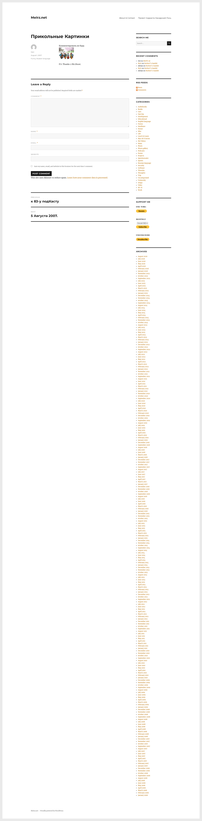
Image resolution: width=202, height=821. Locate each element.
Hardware (141, 126)
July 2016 (141, 499)
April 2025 (142, 286)
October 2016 (143, 492)
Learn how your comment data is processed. (87, 177)
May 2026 (141, 264)
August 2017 (142, 470)
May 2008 (141, 727)
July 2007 (141, 751)
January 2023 (143, 342)
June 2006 (142, 783)
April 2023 (142, 335)
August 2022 (142, 352)
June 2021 (141, 381)
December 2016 (144, 487)
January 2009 (143, 707)
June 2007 (141, 754)
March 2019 (142, 435)
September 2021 (144, 376)
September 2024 (144, 303)
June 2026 (142, 261)
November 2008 (144, 712)
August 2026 (142, 256)
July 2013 (141, 577)
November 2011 (143, 624)
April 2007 (142, 759)
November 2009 (144, 683)
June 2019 (141, 428)
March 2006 (142, 790)
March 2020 (142, 411)
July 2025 (141, 281)
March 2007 (142, 761)
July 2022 (141, 354)
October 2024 (143, 301)
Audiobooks (142, 107)
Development (143, 117)
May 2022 (141, 359)
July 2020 (141, 401)
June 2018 (141, 452)
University (142, 180)
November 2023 (144, 320)
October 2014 (143, 545)
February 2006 (143, 793)
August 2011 (142, 631)
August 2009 (142, 690)
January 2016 (143, 511)
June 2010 (141, 665)
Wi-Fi (140, 188)
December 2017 (143, 460)
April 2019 (142, 433)
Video (140, 185)
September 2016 (144, 494)
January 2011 (142, 648)
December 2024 (144, 296)
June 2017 (141, 474)
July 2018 (141, 450)
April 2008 (142, 729)
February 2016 (143, 509)
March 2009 (142, 702)
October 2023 (143, 323)
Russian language (43, 58)
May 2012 (141, 609)
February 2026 (143, 269)
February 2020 (143, 413)
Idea (139, 131)
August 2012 (142, 602)
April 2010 (141, 670)
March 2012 (142, 614)
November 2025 (144, 274)
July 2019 (141, 425)
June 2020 (141, 403)
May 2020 (141, 406)
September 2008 (144, 717)
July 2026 (141, 259)
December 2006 (144, 768)
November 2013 (143, 570)
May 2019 (141, 430)
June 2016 (141, 501)
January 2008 (143, 736)
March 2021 (142, 386)
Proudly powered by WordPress (51, 811)
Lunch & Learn (143, 136)
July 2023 (141, 327)
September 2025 (144, 278)
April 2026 (142, 266)
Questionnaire (143, 158)
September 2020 (144, 398)
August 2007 (142, 749)
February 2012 (143, 616)
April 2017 (141, 479)
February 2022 (143, 367)
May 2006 (141, 785)
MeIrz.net (39, 17)
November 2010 (144, 653)
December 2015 (143, 514)
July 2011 (141, 634)
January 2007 (143, 766)
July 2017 (141, 472)
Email (34, 143)
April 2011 (141, 641)
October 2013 (143, 572)
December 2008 (144, 710)
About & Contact (127, 18)
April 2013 (141, 585)
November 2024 (144, 298)
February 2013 (143, 590)
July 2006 (141, 781)
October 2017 (143, 465)
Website (35, 154)
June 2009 (142, 695)
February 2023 (143, 340)
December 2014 (143, 541)
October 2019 (143, 418)
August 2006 (142, 778)
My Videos (142, 141)
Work (140, 190)
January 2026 (143, 271)
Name (34, 131)
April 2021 (141, 384)
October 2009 (143, 685)
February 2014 (143, 563)
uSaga (140, 183)
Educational (142, 119)
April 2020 (142, 408)
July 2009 (141, 692)
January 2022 (143, 369)
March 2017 (142, 482)
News (140, 144)
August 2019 (142, 423)
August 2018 (142, 447)
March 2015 (142, 533)
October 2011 (142, 626)
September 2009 (144, 688)
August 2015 (142, 521)
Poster (140, 153)
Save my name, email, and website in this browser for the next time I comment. (63, 166)
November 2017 (144, 462)
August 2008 (142, 719)
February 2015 (143, 536)
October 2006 (143, 773)
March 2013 (142, 587)
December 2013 (143, 567)
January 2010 (143, 678)
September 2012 (144, 599)
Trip (139, 175)
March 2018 (142, 455)
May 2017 (141, 477)
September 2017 (144, 467)
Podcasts (141, 151)
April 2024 (142, 315)
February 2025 (143, 291)
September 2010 (144, 658)
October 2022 (143, 347)
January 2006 (143, 795)
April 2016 (142, 504)
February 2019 (143, 438)
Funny (33, 58)
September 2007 (144, 746)
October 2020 (143, 396)
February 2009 (143, 705)
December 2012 (143, 594)
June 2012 (141, 607)
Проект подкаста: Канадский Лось (154, 18)
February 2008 (143, 734)
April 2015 (141, 531)
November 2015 (144, 516)
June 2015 (141, 526)
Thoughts (141, 173)
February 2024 (143, 318)
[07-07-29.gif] (94, 49)
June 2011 (141, 636)
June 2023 (141, 330)
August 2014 (142, 550)
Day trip (141, 114)
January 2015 (143, 538)
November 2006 (144, 771)
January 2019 (143, 440)
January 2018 (143, 457)
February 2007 (143, 763)
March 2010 (142, 673)
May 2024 (141, 313)
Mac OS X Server (144, 139)
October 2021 (143, 374)
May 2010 (141, 668)
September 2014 (144, 548)
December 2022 (144, 345)
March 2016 (142, 506)
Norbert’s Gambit (150, 63)
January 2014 (143, 565)
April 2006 (142, 788)
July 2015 (141, 523)
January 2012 (143, 619)
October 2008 (143, 714)
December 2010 (143, 651)
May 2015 (141, 528)
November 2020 (144, 394)
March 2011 (142, 643)
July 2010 (141, 663)
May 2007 (141, 756)
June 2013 (141, 580)
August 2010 (142, 661)
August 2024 (142, 305)
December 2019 (144, 416)
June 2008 (141, 724)
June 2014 (141, 555)
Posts (140, 88)
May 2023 (141, 332)
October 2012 (143, 597)
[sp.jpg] (94, 55)
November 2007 (144, 741)
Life (139, 134)
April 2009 (142, 700)
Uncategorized (143, 178)
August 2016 (142, 496)
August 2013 (142, 575)
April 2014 (141, 560)
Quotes (140, 161)
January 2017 (143, 484)
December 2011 (143, 621)
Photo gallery (143, 148)
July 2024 (141, 308)
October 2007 (143, 744)
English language (144, 121)
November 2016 (144, 489)
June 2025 (141, 283)
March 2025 (142, 288)
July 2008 (141, 722)
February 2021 (143, 389)
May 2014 (141, 558)
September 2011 (144, 629)
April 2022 (142, 362)
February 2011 (143, 646)
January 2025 (143, 293)
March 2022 (142, 364)
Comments (142, 90)
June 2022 (141, 357)
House (140, 129)
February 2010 (143, 675)
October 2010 (143, 656)
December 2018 (143, 443)
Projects (141, 156)
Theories (141, 170)
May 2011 (141, 639)
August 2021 (142, 379)
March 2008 (142, 732)
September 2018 (144, 445)
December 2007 (144, 739)
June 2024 (141, 310)
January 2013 (142, 592)
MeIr (32, 52)
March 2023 (142, 337)
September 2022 (144, 349)
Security (141, 166)
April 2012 (141, 612)
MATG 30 (146, 61)
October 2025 (143, 276)
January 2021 (143, 391)
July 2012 (141, 604)
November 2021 (144, 372)
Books (140, 109)
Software (141, 168)
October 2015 (143, 518)
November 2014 (144, 543)
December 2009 (144, 680)
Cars (139, 112)
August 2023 (142, 325)
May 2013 (141, 582)
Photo (140, 146)
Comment (36, 96)
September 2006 (144, 776)
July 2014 (141, 553)
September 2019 (144, 421)
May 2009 (141, 697)
